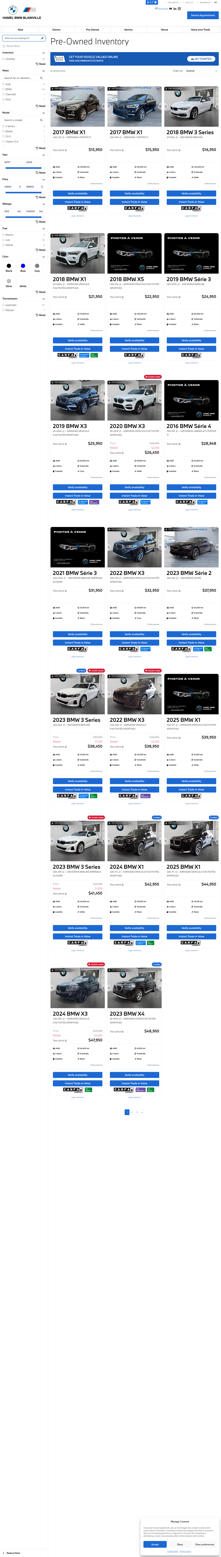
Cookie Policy (172, 1551)
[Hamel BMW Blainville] (21, 11)
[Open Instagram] (179, 8)
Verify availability (77, 193)
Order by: (178, 70)
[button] (52, 106)
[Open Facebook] (161, 8)
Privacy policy (185, 1551)
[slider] (4, 168)
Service (128, 29)
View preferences (204, 1544)
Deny (180, 1544)
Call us (189, 2)
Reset (42, 63)
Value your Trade (200, 29)
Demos (56, 29)
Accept (155, 1544)
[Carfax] (77, 208)
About (164, 29)
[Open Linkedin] (175, 8)
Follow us (173, 2)
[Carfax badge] (84, 354)
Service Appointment (203, 15)
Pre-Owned (92, 29)
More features (97, 184)
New (20, 29)
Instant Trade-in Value (77, 201)
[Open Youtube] (170, 8)
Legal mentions (77, 216)
